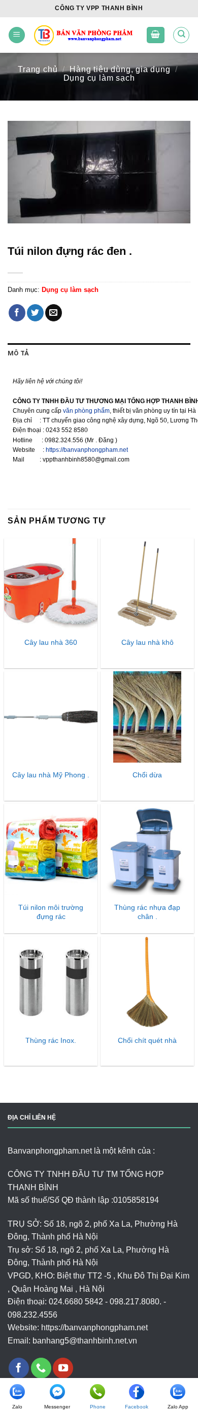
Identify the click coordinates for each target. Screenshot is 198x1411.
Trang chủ (37, 69)
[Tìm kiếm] (181, 35)
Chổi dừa (147, 775)
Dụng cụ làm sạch (99, 78)
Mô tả (18, 353)
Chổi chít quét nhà (147, 1040)
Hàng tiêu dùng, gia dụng (120, 69)
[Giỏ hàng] (156, 35)
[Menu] (17, 35)
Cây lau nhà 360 (50, 642)
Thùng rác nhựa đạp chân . (147, 912)
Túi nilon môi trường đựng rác (50, 912)
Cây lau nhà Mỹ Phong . (50, 775)
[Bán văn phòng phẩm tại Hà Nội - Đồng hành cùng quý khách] (86, 35)
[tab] (99, 353)
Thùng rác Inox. (50, 1040)
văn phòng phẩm (86, 410)
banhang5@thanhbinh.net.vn (84, 1340)
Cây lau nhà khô (147, 642)
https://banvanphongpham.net (87, 449)
